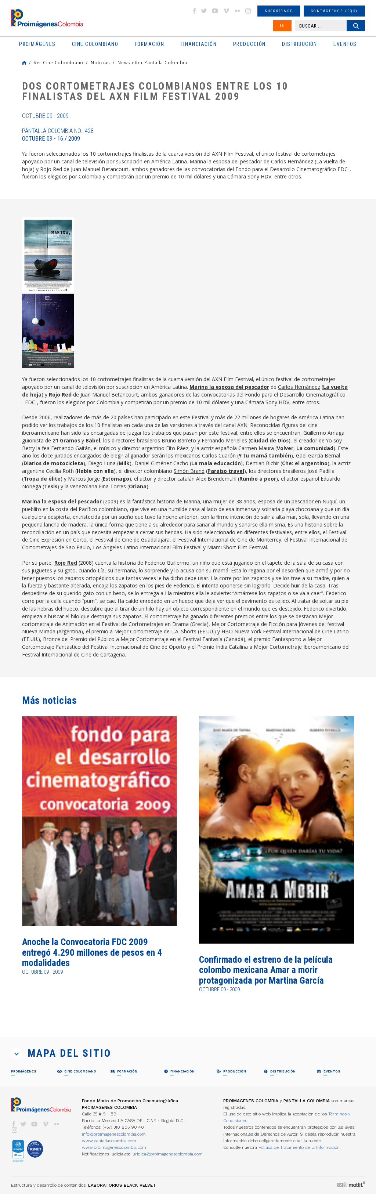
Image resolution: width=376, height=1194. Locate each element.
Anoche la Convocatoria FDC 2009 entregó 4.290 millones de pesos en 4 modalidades (92, 952)
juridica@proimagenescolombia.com (167, 1154)
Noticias (100, 62)
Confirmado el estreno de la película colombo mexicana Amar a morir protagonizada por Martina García (266, 970)
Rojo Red (65, 562)
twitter (204, 11)
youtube (215, 11)
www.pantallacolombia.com (109, 1140)
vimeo (226, 11)
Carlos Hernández (299, 386)
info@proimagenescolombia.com (114, 1134)
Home (24, 63)
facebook (194, 11)
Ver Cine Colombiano (58, 62)
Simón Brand (189, 470)
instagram (248, 11)
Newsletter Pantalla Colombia (152, 62)
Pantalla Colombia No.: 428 (58, 134)
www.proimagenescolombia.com (114, 1147)
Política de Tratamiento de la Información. (299, 1147)
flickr (237, 11)
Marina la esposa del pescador (229, 386)
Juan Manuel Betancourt (109, 394)
